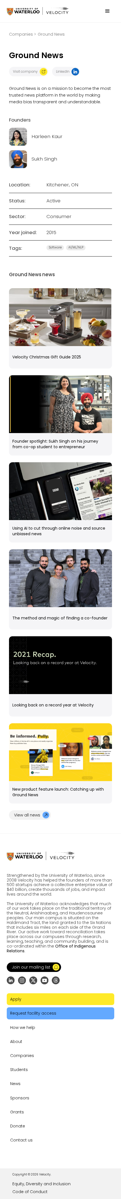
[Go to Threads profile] (56, 980)
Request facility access (33, 1013)
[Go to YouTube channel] (44, 980)
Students (19, 1069)
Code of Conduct (30, 1192)
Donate (17, 1126)
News (15, 1083)
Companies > (22, 34)
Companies (22, 1055)
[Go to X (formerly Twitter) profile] (33, 980)
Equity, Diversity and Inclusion (41, 1184)
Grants (17, 1112)
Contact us (21, 1140)
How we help (22, 1027)
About (16, 1041)
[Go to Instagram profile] (22, 980)
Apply (15, 999)
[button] (107, 11)
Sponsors (19, 1098)
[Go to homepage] (37, 11)
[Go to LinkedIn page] (11, 980)
